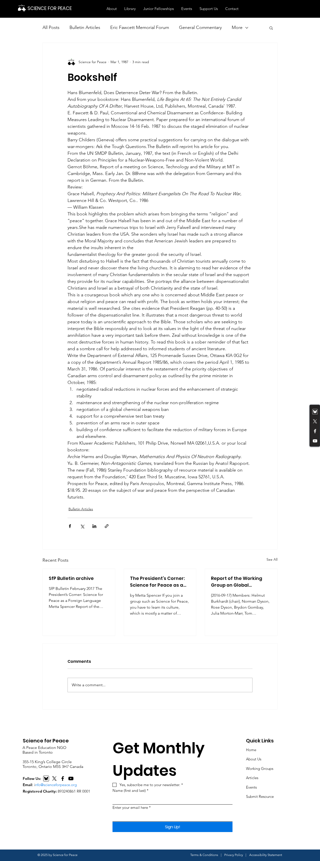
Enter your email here (131, 807)
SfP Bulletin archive (71, 578)
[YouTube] (315, 441)
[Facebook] (315, 431)
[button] (111, 9)
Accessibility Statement (265, 855)
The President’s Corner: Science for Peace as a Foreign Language (157, 581)
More (237, 27)
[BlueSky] (46, 778)
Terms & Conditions (204, 855)
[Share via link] (106, 526)
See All (272, 559)
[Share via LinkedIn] (94, 526)
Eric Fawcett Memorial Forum (139, 27)
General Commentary (200, 27)
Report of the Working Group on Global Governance (236, 581)
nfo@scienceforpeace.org (56, 784)
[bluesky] (315, 411)
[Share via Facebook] (70, 526)
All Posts (51, 27)
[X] (54, 778)
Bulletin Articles (85, 27)
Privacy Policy (233, 855)
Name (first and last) (130, 790)
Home (251, 749)
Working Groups (259, 768)
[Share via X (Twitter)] (82, 526)
